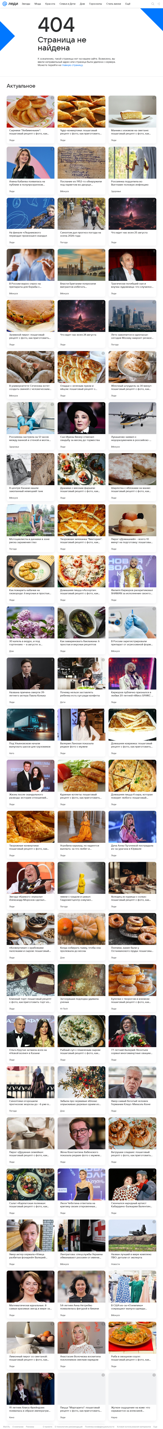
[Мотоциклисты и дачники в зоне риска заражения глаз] (30, 528)
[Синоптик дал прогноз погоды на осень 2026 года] (81, 222)
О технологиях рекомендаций (68, 1426)
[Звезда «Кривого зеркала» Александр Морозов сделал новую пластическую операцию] (30, 886)
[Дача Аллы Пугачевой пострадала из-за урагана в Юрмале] (132, 835)
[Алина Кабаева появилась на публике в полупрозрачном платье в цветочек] (30, 171)
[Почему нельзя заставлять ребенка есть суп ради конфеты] (81, 681)
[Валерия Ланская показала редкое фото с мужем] (81, 733)
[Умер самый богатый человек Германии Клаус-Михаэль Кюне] (132, 1090)
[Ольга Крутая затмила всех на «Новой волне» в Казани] (30, 1039)
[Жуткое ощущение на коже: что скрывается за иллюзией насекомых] (132, 1397)
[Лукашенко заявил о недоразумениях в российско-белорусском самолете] (132, 426)
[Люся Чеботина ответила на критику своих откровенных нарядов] (81, 1192)
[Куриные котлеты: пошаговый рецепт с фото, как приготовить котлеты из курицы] (81, 784)
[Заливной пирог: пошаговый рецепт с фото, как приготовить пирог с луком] (30, 324)
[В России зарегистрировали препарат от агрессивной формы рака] (132, 630)
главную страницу (72, 65)
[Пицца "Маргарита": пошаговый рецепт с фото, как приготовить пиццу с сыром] (81, 1397)
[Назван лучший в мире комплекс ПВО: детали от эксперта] (132, 1243)
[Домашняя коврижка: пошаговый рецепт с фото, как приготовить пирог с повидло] (132, 733)
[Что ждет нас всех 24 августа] (81, 324)
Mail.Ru (6, 1426)
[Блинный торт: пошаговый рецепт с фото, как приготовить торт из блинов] (30, 988)
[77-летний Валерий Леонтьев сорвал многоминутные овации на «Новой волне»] (132, 1039)
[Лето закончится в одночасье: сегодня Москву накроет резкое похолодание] (132, 324)
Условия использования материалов (134, 1426)
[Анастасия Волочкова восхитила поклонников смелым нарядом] (81, 1346)
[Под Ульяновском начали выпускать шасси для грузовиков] (30, 733)
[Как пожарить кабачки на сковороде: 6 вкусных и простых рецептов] (30, 579)
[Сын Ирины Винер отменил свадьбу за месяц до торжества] (81, 426)
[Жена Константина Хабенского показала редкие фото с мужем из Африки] (81, 1141)
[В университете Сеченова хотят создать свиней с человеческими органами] (30, 375)
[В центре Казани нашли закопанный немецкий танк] (30, 477)
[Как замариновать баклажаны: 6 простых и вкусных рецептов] (81, 630)
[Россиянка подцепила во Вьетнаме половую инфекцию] (132, 171)
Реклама (30, 1426)
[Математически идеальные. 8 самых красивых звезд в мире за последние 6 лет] (30, 1295)
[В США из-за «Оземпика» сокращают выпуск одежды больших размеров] (132, 1295)
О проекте (47, 1426)
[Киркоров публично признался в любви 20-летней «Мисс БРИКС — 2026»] (132, 681)
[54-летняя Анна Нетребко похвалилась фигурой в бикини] (81, 1295)
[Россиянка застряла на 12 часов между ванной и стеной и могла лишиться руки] (30, 426)
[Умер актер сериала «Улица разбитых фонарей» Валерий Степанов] (30, 1243)
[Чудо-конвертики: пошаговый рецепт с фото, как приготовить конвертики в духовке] (81, 120)
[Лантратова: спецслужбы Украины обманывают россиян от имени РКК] (81, 1243)
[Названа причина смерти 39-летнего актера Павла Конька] (30, 681)
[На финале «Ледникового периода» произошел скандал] (30, 222)
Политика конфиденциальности (99, 1426)
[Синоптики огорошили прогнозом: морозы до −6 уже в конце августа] (30, 1090)
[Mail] (5, 4)
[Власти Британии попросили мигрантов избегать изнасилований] (81, 273)
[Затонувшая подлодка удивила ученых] (81, 988)
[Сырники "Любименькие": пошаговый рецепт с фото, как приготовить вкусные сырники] (30, 120)
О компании (17, 1426)
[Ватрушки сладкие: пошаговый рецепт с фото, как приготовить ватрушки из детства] (132, 1141)
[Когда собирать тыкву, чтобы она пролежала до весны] (81, 937)
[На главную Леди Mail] (12, 4)
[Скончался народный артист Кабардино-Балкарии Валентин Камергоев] (132, 1192)
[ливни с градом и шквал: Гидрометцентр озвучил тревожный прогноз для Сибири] (81, 886)
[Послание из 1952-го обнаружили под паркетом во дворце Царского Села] (81, 171)
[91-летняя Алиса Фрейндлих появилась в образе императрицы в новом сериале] (30, 1397)
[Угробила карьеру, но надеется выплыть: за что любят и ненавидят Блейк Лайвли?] (81, 835)
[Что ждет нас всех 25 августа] (132, 222)
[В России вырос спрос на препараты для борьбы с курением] (30, 273)
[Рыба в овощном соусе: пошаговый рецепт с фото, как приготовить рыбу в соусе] (132, 1346)
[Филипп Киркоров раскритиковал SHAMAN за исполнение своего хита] (132, 579)
